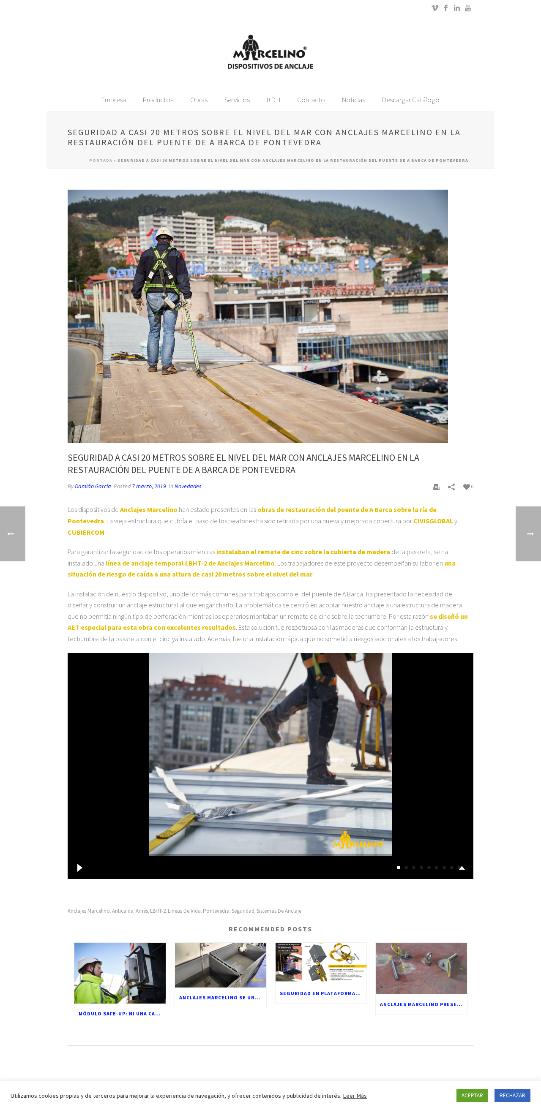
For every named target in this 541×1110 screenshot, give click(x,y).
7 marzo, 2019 (149, 486)
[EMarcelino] (270, 52)
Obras (199, 99)
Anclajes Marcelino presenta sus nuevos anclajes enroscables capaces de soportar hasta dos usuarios (423, 1004)
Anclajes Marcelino (89, 911)
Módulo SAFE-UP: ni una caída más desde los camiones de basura (122, 1013)
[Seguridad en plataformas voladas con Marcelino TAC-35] (321, 963)
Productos (158, 99)
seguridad (243, 911)
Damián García (93, 486)
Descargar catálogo (411, 99)
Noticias (353, 99)
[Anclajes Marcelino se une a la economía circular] (220, 965)
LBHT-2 (158, 911)
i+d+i (273, 99)
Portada (100, 160)
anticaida (123, 911)
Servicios (237, 99)
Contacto (311, 99)
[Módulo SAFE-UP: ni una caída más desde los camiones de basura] (120, 973)
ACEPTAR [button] (472, 1095)
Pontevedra (216, 911)
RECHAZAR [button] (512, 1095)
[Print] (436, 486)
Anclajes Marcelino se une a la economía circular (222, 997)
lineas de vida (184, 911)
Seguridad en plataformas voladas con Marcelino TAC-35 (323, 993)
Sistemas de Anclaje (279, 911)
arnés (142, 911)
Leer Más (355, 1095)
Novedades (188, 486)
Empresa (113, 99)
